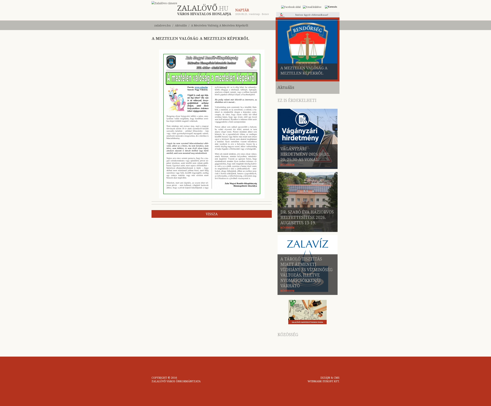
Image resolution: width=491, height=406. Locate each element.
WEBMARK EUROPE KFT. (323, 381)
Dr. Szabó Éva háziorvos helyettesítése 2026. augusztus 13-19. (307, 217)
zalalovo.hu (162, 25)
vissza (212, 214)
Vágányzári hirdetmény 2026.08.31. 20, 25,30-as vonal (305, 154)
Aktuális (181, 25)
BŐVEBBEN (287, 164)
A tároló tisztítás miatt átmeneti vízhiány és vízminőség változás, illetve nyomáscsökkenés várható (306, 272)
